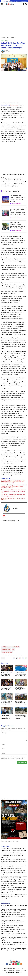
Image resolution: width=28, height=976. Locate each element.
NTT (13, 649)
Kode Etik (4, 970)
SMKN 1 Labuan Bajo (7, 652)
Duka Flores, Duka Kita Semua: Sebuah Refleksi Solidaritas (13, 498)
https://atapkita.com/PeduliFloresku (9, 799)
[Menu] (2, 4)
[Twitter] (10, 964)
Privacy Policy (20, 968)
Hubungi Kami (11, 970)
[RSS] (21, 964)
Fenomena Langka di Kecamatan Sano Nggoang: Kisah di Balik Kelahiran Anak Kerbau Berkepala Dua (13, 491)
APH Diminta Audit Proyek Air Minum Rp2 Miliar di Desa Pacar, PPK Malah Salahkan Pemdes (20, 674)
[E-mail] (4, 517)
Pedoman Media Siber (9, 968)
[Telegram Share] (23, 658)
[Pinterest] (13, 964)
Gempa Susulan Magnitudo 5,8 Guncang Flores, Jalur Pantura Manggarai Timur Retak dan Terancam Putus (14, 896)
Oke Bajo (6, 50)
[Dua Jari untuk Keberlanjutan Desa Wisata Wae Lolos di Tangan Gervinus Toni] (21, 696)
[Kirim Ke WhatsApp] (26, 658)
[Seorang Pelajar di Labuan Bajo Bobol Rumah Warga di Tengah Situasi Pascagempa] (7, 710)
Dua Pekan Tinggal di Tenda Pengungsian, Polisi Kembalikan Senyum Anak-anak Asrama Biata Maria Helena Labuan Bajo (13, 481)
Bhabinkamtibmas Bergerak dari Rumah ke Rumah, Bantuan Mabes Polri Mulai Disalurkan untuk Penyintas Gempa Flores (14, 486)
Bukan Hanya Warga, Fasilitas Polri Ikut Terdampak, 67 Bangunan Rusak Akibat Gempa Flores (7, 688)
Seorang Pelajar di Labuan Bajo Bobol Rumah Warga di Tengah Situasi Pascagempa (6, 717)
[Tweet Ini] (17, 658)
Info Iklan (24, 970)
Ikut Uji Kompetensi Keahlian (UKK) (10, 646)
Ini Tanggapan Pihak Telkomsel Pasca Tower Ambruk (14, 905)
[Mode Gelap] (23, 4)
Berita (2, 40)
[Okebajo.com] (9, 4)
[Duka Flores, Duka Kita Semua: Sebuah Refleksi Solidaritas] (21, 710)
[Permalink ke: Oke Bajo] (2, 51)
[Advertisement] (14, 22)
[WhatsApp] (18, 964)
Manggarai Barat (6, 649)
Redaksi (18, 970)
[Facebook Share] (14, 658)
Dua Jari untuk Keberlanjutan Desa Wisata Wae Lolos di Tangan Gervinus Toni (13, 495)
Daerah (6, 40)
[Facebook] (7, 964)
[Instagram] (15, 964)
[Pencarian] (26, 4)
